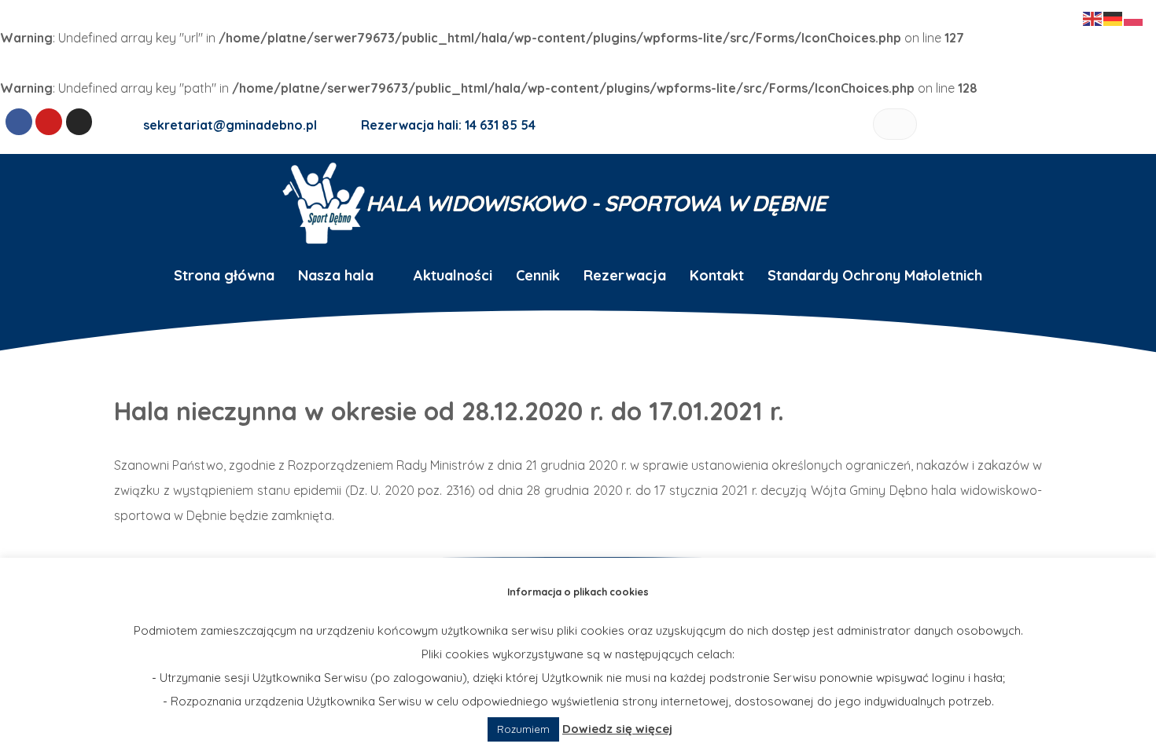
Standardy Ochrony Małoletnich (875, 275)
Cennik (538, 275)
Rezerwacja (625, 275)
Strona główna (224, 275)
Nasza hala (336, 275)
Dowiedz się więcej (617, 728)
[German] (1113, 17)
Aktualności (453, 275)
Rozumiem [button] (523, 729)
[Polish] (1134, 17)
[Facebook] (19, 121)
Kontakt (717, 275)
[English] (1093, 17)
